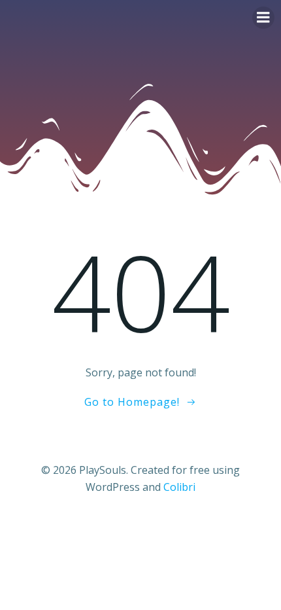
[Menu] (263, 18)
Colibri (179, 487)
